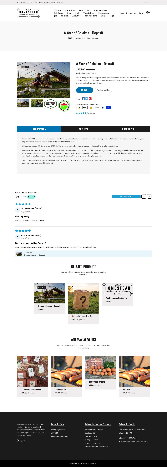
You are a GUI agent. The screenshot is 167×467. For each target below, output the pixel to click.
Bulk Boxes (58, 13)
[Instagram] (148, 2)
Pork (77, 13)
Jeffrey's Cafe (91, 436)
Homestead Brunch (97, 381)
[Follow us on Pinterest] (90, 98)
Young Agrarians (58, 429)
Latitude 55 (90, 433)
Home (58, 10)
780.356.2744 (28, 2)
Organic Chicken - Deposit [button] (34, 255)
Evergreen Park (91, 440)
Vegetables (88, 13)
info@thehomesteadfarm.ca (52, 2)
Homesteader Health (94, 429)
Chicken (64, 16)
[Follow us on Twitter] (86, 98)
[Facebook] (145, 2)
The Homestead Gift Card (116, 298)
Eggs (55, 16)
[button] (81, 113)
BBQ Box (126, 389)
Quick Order (84, 10)
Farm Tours (70, 10)
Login (112, 16)
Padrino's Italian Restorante (96, 446)
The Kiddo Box (61, 389)
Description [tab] (39, 129)
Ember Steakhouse (93, 443)
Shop (103, 16)
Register (132, 13)
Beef (69, 13)
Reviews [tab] (83, 129)
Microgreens (103, 13)
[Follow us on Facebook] (83, 98)
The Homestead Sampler (30, 389)
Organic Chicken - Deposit (48, 305)
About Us (76, 16)
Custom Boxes (100, 10)
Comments (128, 129)
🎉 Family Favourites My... (83, 316)
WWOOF (54, 433)
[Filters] (143, 196)
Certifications (91, 16)
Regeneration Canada (60, 436)
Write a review (126, 196)
